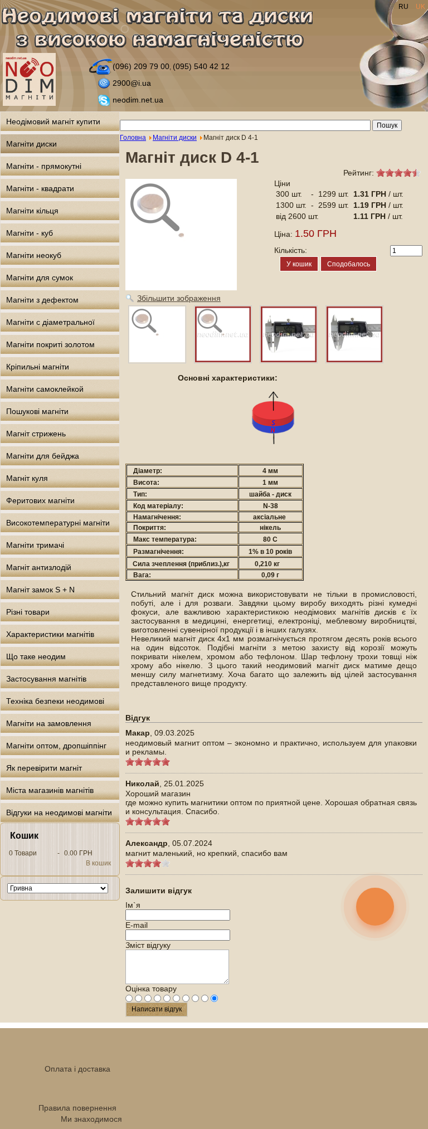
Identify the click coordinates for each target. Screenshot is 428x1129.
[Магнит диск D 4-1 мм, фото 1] (223, 334)
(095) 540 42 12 (201, 66)
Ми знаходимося (91, 1119)
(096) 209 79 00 (141, 66)
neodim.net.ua (138, 99)
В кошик (98, 863)
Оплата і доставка (77, 1068)
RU (404, 7)
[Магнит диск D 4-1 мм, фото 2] (289, 334)
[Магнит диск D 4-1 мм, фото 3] (354, 334)
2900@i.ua (132, 83)
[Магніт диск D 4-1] (157, 334)
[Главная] (163, 30)
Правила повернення (77, 1107)
